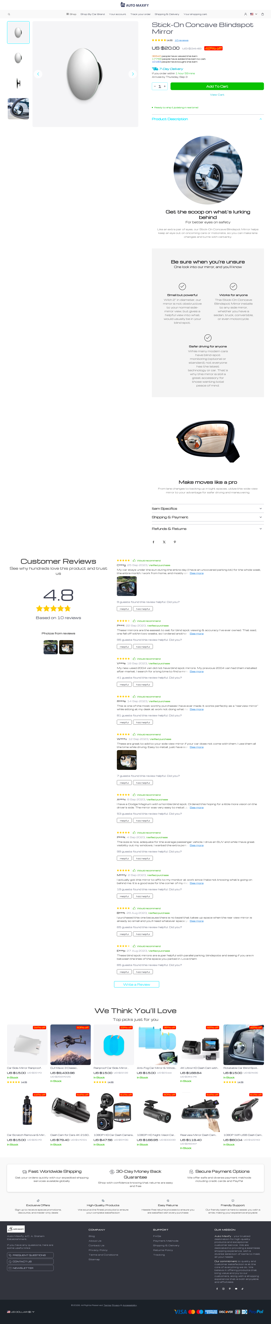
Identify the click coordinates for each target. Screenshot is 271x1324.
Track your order (140, 14)
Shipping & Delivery (167, 14)
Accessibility (130, 1305)
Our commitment (226, 1261)
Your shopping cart (195, 14)
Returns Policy (163, 1250)
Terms (107, 1305)
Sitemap (94, 1259)
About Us (95, 1240)
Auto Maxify (223, 1236)
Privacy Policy (98, 1250)
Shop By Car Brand (93, 14)
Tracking (159, 1254)
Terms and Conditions (103, 1254)
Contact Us (96, 1245)
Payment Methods (166, 1240)
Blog (92, 1236)
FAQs (157, 1236)
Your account (117, 14)
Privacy (116, 1305)
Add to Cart (217, 86)
